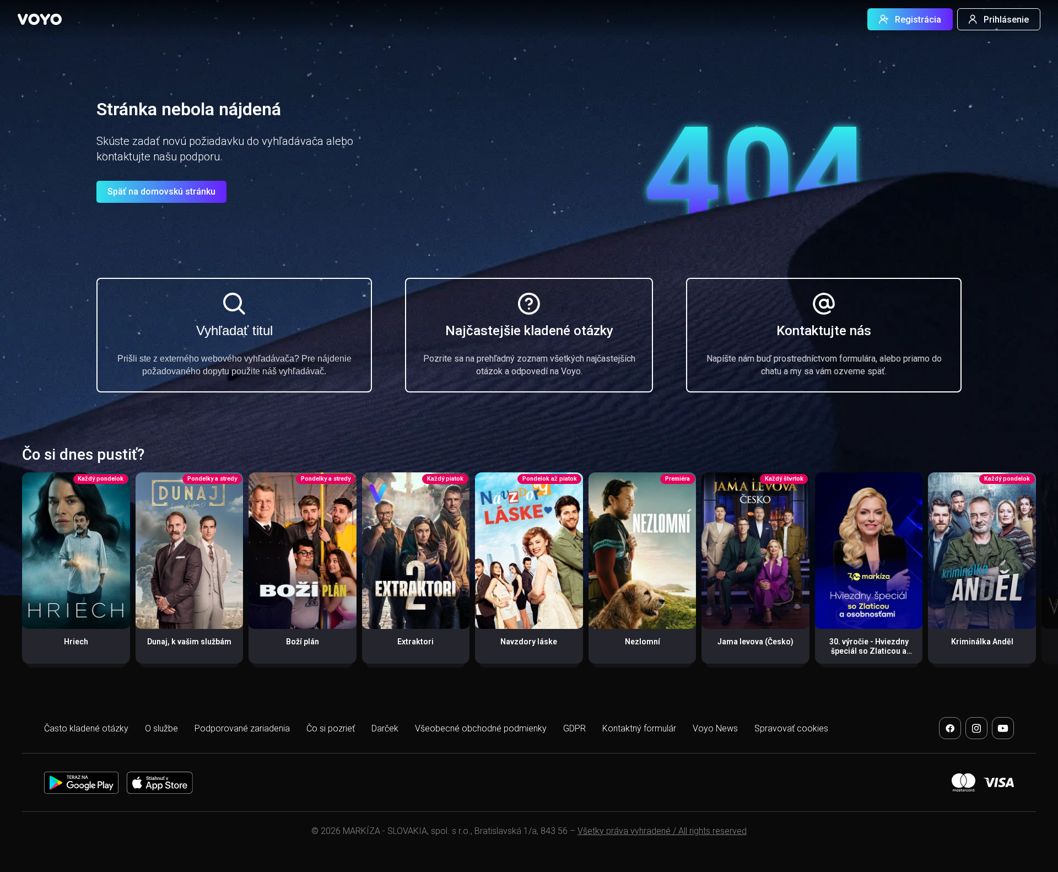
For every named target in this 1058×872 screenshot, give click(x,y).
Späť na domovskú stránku (161, 191)
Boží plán (302, 641)
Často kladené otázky (86, 728)
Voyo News (715, 728)
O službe (161, 728)
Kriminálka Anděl (982, 641)
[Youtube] (1003, 728)
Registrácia (918, 19)
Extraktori (415, 641)
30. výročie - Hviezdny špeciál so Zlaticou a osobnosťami (869, 651)
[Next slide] (1038, 573)
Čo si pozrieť (330, 728)
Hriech (76, 641)
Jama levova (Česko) (755, 641)
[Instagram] (976, 728)
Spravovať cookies (791, 728)
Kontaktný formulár (639, 728)
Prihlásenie (1006, 19)
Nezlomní (642, 641)
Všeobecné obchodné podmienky (481, 728)
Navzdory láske (528, 641)
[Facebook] (950, 728)
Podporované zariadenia (242, 728)
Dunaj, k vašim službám (189, 641)
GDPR (574, 728)
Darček (384, 728)
